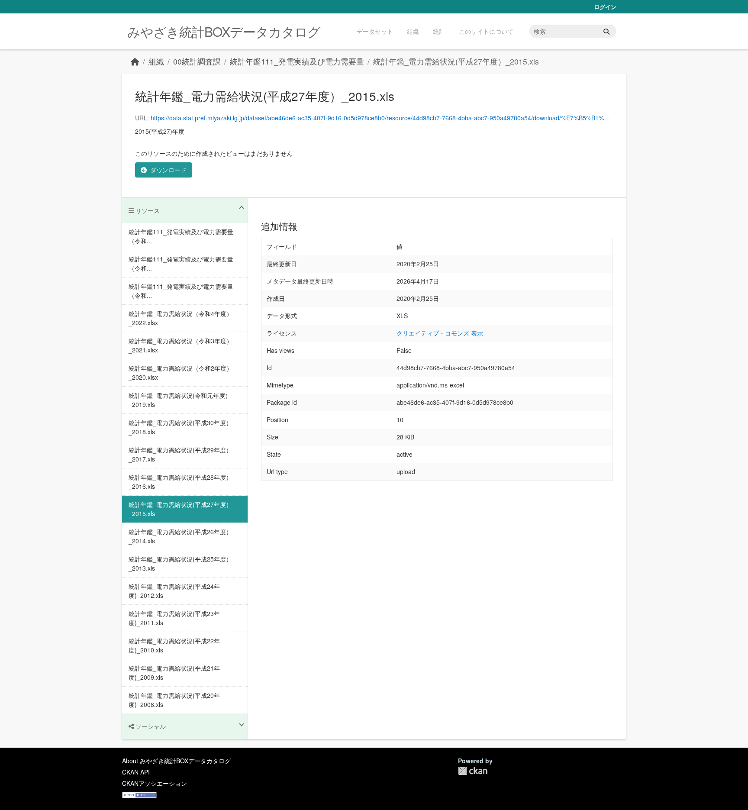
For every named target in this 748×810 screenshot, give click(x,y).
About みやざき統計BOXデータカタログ (176, 760)
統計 (439, 31)
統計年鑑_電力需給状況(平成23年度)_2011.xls (174, 618)
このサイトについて (486, 31)
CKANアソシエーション (154, 783)
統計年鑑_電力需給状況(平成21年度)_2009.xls (174, 672)
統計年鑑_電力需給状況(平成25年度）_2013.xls (180, 563)
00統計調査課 (197, 61)
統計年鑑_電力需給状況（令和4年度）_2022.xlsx (180, 318)
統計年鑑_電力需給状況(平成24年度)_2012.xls (174, 591)
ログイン (605, 7)
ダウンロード (168, 169)
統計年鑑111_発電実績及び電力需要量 (297, 61)
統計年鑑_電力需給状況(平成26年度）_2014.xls (180, 536)
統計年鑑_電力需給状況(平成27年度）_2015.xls (456, 61)
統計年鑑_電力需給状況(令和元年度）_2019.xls (180, 400)
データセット (375, 31)
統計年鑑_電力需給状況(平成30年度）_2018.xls (180, 427)
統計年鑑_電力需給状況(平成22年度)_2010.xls (174, 645)
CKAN (472, 770)
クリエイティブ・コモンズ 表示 (440, 333)
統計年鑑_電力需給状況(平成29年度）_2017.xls (180, 454)
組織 (413, 31)
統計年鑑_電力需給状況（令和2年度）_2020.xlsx (180, 372)
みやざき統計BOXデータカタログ (223, 31)
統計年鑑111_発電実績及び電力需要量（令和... (181, 236)
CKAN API (136, 772)
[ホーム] (135, 61)
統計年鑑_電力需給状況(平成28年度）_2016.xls (180, 482)
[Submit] (606, 31)
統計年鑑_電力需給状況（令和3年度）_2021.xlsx (180, 345)
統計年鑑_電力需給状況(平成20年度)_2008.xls (174, 700)
